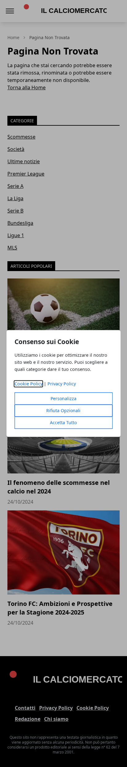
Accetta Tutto (63, 423)
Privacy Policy (61, 384)
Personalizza (63, 399)
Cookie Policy (28, 384)
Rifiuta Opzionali (63, 411)
